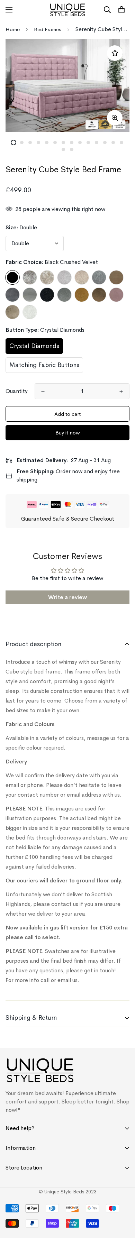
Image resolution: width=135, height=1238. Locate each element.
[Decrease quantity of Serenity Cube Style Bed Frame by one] (43, 392)
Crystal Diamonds (34, 346)
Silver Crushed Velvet (47, 277)
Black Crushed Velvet (12, 277)
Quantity (17, 391)
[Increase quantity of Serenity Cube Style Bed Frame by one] (121, 392)
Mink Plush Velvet (12, 312)
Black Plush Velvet (47, 295)
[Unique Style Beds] (68, 10)
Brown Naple (116, 277)
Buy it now (67, 432)
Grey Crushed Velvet (30, 277)
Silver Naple (99, 277)
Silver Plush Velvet (30, 295)
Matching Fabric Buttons (44, 365)
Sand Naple (82, 277)
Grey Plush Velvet (64, 295)
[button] (121, 10)
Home (13, 29)
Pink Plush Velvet (116, 295)
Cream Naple (30, 312)
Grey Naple (64, 277)
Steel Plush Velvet (12, 295)
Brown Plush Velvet (99, 295)
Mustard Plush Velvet (82, 295)
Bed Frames (47, 29)
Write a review (67, 597)
